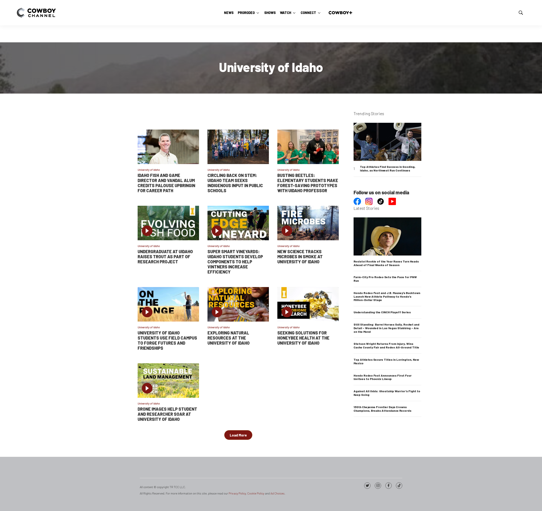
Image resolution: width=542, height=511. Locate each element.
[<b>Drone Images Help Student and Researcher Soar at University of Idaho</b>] (168, 380)
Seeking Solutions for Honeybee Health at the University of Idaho (303, 337)
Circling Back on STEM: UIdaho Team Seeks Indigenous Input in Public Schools (235, 183)
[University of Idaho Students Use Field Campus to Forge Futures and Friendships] (168, 304)
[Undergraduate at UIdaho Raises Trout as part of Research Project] (168, 223)
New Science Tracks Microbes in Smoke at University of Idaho (300, 256)
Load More (238, 435)
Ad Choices (277, 493)
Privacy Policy (237, 493)
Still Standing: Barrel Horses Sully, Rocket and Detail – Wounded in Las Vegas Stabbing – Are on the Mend (386, 328)
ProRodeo (246, 13)
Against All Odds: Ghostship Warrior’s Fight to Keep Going (387, 392)
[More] (258, 12)
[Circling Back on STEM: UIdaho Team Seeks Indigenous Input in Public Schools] (238, 147)
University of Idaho (149, 169)
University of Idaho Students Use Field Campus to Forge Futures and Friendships (167, 340)
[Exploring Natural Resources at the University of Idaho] (238, 304)
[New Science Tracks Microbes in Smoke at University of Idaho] (308, 223)
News (229, 13)
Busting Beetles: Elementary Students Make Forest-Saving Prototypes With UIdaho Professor (307, 183)
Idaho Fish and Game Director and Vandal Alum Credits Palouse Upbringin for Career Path (166, 183)
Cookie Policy (255, 493)
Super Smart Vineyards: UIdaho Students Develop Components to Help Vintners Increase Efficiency (235, 261)
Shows (270, 13)
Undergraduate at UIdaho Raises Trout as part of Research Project (165, 256)
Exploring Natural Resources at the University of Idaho (228, 337)
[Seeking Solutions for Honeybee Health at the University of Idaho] (308, 304)
